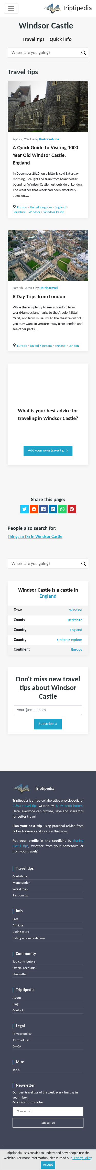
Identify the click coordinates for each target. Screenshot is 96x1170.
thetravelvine (49, 139)
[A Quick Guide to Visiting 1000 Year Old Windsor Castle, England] (48, 106)
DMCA (17, 1046)
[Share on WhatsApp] (62, 509)
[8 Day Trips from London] (48, 255)
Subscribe (46, 724)
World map (20, 889)
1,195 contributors (69, 806)
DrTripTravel (48, 288)
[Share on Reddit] (34, 509)
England (60, 207)
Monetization (21, 882)
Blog (15, 1004)
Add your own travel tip (46, 451)
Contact (18, 1010)
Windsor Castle (54, 212)
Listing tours (21, 932)
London (74, 346)
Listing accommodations (29, 938)
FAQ (15, 919)
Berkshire (19, 212)
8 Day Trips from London (39, 296)
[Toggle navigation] (11, 9)
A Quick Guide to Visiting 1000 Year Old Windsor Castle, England (45, 155)
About (17, 997)
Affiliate (18, 925)
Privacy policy (22, 1034)
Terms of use (21, 1040)
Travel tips (34, 39)
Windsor (34, 212)
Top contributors (24, 961)
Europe (22, 207)
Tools (16, 1070)
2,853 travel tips (25, 806)
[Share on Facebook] (43, 509)
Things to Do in (35, 537)
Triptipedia (76, 8)
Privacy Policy (81, 1158)
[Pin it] (72, 509)
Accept (48, 1164)
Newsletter (20, 974)
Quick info (61, 39)
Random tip (20, 895)
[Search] (83, 53)
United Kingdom (41, 207)
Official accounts (24, 968)
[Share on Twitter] (24, 509)
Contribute (20, 876)
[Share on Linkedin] (53, 509)
